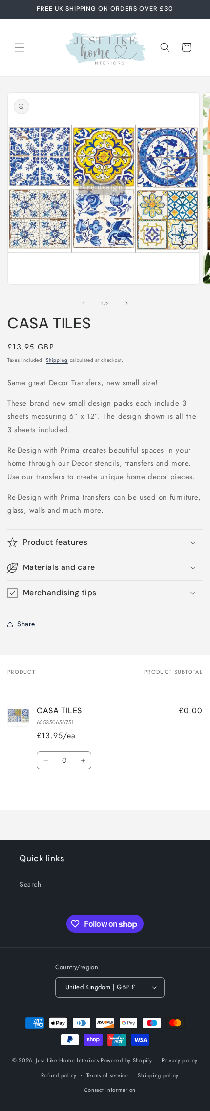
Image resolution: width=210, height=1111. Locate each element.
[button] (19, 47)
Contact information (110, 1090)
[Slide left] (83, 303)
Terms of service (107, 1075)
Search (31, 884)
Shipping (57, 360)
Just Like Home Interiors (67, 1060)
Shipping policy (158, 1075)
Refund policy (59, 1075)
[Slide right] (126, 303)
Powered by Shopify (126, 1060)
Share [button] (26, 624)
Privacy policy (180, 1060)
